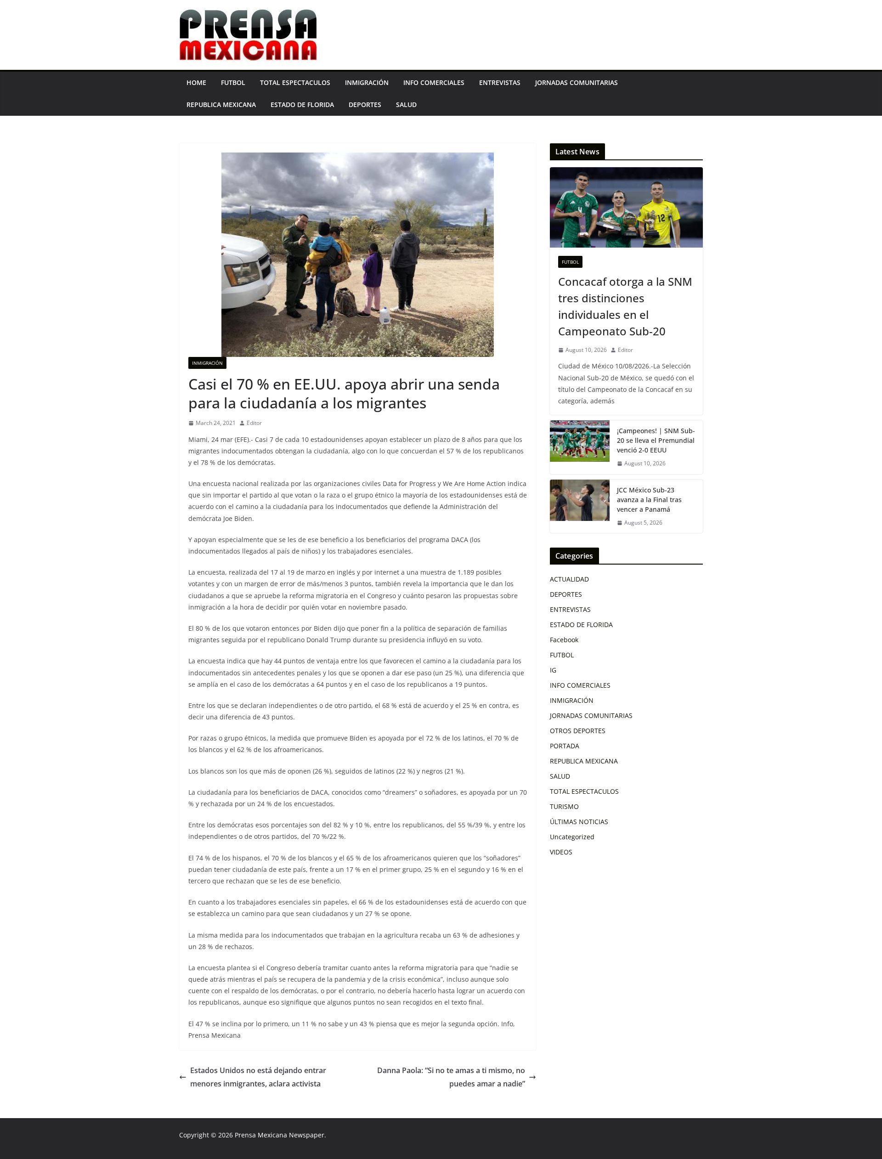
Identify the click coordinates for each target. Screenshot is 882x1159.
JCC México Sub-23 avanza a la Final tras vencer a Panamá (649, 500)
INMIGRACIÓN (367, 82)
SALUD (406, 104)
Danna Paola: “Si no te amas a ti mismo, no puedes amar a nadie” (451, 1077)
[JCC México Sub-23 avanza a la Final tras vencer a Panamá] (580, 506)
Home (196, 82)
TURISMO (564, 806)
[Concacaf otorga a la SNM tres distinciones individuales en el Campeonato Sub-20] (626, 207)
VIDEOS (561, 852)
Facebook (564, 639)
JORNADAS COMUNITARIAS (576, 82)
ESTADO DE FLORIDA (302, 104)
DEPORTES (365, 104)
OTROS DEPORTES (577, 730)
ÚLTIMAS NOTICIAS (579, 821)
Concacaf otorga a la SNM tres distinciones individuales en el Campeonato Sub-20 (625, 306)
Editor (254, 423)
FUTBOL (233, 82)
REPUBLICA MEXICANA (221, 104)
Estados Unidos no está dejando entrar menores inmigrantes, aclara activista (258, 1077)
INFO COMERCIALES (433, 82)
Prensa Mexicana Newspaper (279, 1135)
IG (553, 670)
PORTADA (564, 745)
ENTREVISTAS (499, 82)
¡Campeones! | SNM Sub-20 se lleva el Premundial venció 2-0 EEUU (656, 440)
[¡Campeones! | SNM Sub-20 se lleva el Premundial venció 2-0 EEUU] (580, 447)
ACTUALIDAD (569, 579)
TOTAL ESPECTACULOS (295, 82)
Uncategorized (572, 836)
